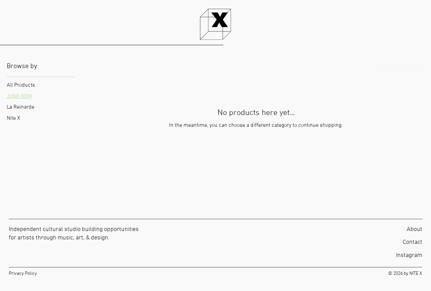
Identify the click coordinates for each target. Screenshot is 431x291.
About (414, 229)
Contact (412, 242)
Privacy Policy (23, 274)
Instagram (409, 255)
